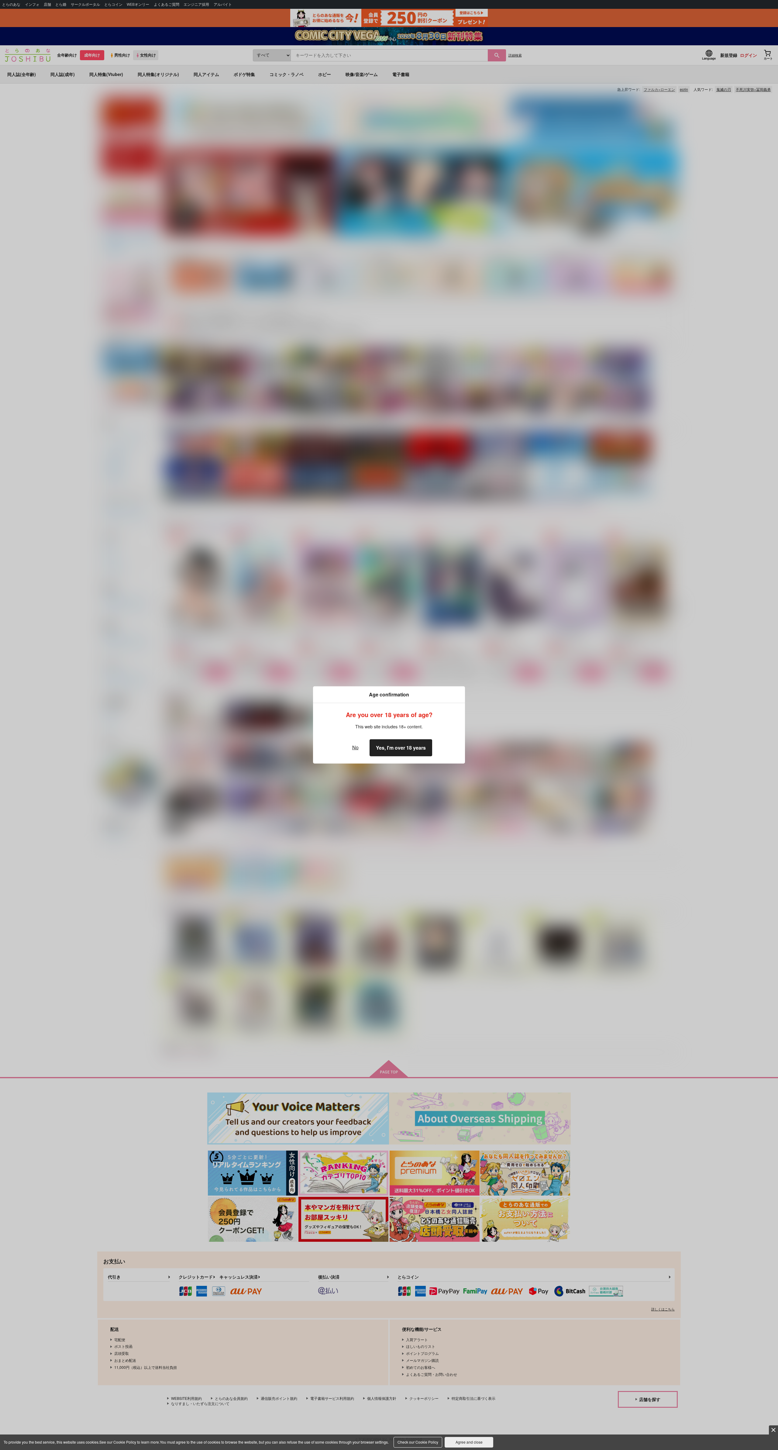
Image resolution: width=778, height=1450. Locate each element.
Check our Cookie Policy (418, 1442)
